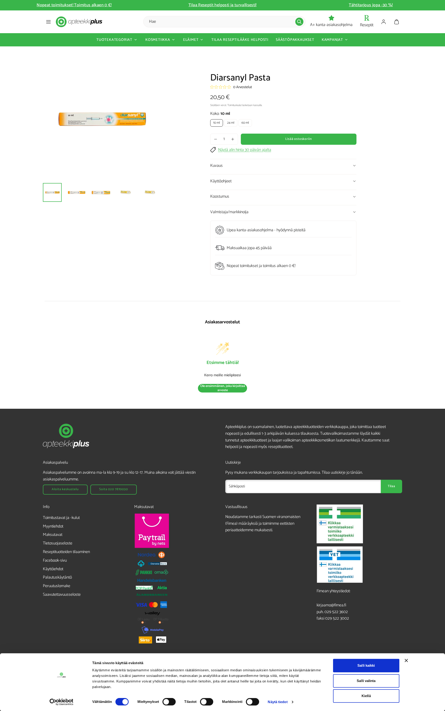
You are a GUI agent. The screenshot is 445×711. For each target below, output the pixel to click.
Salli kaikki (366, 665)
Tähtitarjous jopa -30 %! (222, 5)
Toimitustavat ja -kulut (61, 517)
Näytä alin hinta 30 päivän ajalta (244, 150)
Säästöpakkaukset (295, 40)
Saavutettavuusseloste (62, 594)
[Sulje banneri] (406, 660)
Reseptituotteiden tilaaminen (66, 551)
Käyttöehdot (53, 569)
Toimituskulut (234, 105)
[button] (48, 21)
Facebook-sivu (55, 560)
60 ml (245, 122)
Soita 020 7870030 (113, 489)
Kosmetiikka (157, 40)
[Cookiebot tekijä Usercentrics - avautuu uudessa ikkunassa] (61, 701)
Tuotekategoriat (114, 40)
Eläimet (191, 40)
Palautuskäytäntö (57, 577)
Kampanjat (332, 40)
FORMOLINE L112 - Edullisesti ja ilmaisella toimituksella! (371, 5)
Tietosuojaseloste (57, 543)
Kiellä (366, 696)
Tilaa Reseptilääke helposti (239, 40)
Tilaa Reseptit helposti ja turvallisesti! (74, 5)
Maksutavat (52, 534)
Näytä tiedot (277, 702)
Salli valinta (366, 681)
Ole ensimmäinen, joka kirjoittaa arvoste (222, 388)
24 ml (230, 122)
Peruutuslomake (56, 585)
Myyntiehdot (53, 526)
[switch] (169, 701)
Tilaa (391, 486)
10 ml (216, 122)
